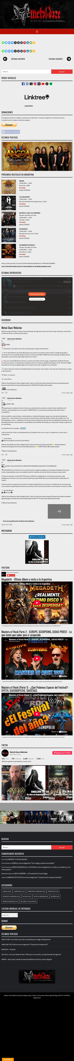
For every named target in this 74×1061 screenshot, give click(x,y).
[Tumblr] (21, 42)
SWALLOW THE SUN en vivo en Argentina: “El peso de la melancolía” (24, 944)
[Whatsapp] (3, 42)
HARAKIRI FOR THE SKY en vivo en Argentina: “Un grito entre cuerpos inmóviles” (34, 877)
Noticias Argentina (41, 896)
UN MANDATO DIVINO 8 (27, 245)
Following (16, 758)
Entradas (22, 188)
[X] (18, 42)
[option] (37, 156)
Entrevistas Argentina (11, 896)
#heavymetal (64, 383)
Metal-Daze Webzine (11, 328)
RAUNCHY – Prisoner (8, 949)
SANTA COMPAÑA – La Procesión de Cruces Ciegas (31, 873)
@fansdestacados (46, 385)
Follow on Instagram (38, 537)
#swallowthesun (60, 444)
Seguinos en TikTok (63, 753)
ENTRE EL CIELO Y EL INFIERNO (29, 213)
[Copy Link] (33, 42)
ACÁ (49, 266)
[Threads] (15, 42)
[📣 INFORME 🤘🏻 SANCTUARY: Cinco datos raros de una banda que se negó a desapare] (13, 552)
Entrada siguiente (56, 59)
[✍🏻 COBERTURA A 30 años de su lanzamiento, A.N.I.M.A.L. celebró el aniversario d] (61, 783)
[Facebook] (9, 42)
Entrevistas (53, 891)
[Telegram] (6, 42)
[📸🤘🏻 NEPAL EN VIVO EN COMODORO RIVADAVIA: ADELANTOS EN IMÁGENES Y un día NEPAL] (61, 552)
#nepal (55, 496)
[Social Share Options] (72, 393)
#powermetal (5, 385)
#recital (19, 447)
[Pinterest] (24, 42)
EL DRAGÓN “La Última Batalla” (17, 859)
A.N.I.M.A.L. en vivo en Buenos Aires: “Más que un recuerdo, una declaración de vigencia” (31, 954)
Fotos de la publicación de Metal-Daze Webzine (18, 521)
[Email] (30, 42)
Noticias (27, 896)
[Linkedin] (27, 42)
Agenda (7, 891)
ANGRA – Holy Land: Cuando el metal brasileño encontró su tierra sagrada (26, 959)
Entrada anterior (18, 59)
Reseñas (55, 896)
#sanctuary (56, 383)
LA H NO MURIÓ (24, 197)
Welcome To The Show (28, 901)
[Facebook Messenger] (12, 42)
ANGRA (21, 181)
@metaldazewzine (15, 754)
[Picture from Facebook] (13, 511)
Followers (28, 758)
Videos (5, 758)
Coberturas (19, 891)
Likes (40, 758)
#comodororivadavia (64, 496)
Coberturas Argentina (36, 891)
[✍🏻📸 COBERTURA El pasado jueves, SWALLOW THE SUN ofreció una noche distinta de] (37, 552)
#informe (14, 385)
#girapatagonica (6, 498)
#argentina (12, 447)
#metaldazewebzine (24, 385)
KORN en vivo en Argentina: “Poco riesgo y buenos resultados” (33, 863)
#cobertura (5, 447)
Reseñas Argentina (10, 901)
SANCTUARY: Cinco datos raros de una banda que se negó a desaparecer (26, 939)
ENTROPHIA (23, 229)
